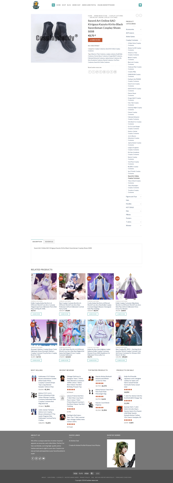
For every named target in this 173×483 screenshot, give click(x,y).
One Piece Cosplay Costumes (133, 163)
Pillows (128, 214)
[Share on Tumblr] (111, 72)
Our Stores (51, 477)
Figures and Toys (131, 196)
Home (58, 5)
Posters (128, 218)
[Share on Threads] (100, 72)
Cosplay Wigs (132, 72)
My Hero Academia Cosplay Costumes (133, 153)
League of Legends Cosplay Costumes (133, 149)
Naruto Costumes (108, 60)
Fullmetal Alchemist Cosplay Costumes (133, 118)
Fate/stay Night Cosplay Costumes (135, 109)
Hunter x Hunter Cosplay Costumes (133, 132)
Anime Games (130, 36)
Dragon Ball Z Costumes (115, 56)
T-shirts (128, 222)
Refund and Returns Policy (104, 477)
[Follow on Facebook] (32, 458)
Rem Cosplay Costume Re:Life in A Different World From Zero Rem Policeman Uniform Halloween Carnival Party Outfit (71, 306)
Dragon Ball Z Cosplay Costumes (134, 99)
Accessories (130, 29)
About (44, 477)
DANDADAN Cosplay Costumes (134, 75)
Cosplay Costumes (116, 16)
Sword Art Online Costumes (102, 62)
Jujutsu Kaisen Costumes (112, 58)
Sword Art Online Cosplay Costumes (103, 17)
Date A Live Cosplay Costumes (134, 85)
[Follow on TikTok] (40, 458)
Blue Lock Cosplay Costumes (133, 63)
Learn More (95, 40)
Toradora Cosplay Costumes (133, 191)
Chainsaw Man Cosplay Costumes (135, 68)
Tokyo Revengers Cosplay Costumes (133, 186)
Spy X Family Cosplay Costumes (134, 172)
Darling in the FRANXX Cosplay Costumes (134, 80)
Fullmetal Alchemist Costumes (96, 58)
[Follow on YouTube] (43, 458)
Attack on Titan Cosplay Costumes (133, 54)
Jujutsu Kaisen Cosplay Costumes (134, 144)
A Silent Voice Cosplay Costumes (134, 44)
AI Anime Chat (74, 441)
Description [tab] (37, 241)
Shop (64, 5)
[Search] (53, 5)
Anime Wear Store (100, 16)
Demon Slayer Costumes (101, 56)
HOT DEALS (130, 207)
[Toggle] (141, 29)
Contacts (59, 477)
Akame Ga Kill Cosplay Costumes (134, 49)
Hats (127, 200)
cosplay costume (110, 54)
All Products (130, 33)
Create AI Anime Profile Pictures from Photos (84, 445)
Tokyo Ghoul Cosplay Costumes (134, 182)
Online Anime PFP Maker (106, 5)
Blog (69, 5)
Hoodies (128, 204)
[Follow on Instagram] (36, 458)
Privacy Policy (85, 477)
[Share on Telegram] (115, 72)
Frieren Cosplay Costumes (132, 113)
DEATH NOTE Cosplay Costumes (134, 90)
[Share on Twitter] (97, 72)
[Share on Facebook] (90, 72)
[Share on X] (93, 72)
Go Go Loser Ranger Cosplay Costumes (134, 127)
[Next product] (137, 15)
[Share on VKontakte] (108, 72)
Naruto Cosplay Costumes (132, 158)
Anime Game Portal (89, 5)
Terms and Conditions (123, 477)
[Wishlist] (140, 5)
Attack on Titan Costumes (98, 54)
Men (127, 211)
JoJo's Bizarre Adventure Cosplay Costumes (133, 138)
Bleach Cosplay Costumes (132, 58)
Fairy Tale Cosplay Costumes (133, 104)
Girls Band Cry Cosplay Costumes (134, 123)
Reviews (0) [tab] (49, 241)
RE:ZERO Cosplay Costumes (133, 168)
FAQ (92, 477)
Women (128, 225)
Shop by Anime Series (72, 477)
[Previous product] (140, 15)
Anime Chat (76, 5)
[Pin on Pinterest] (104, 72)
